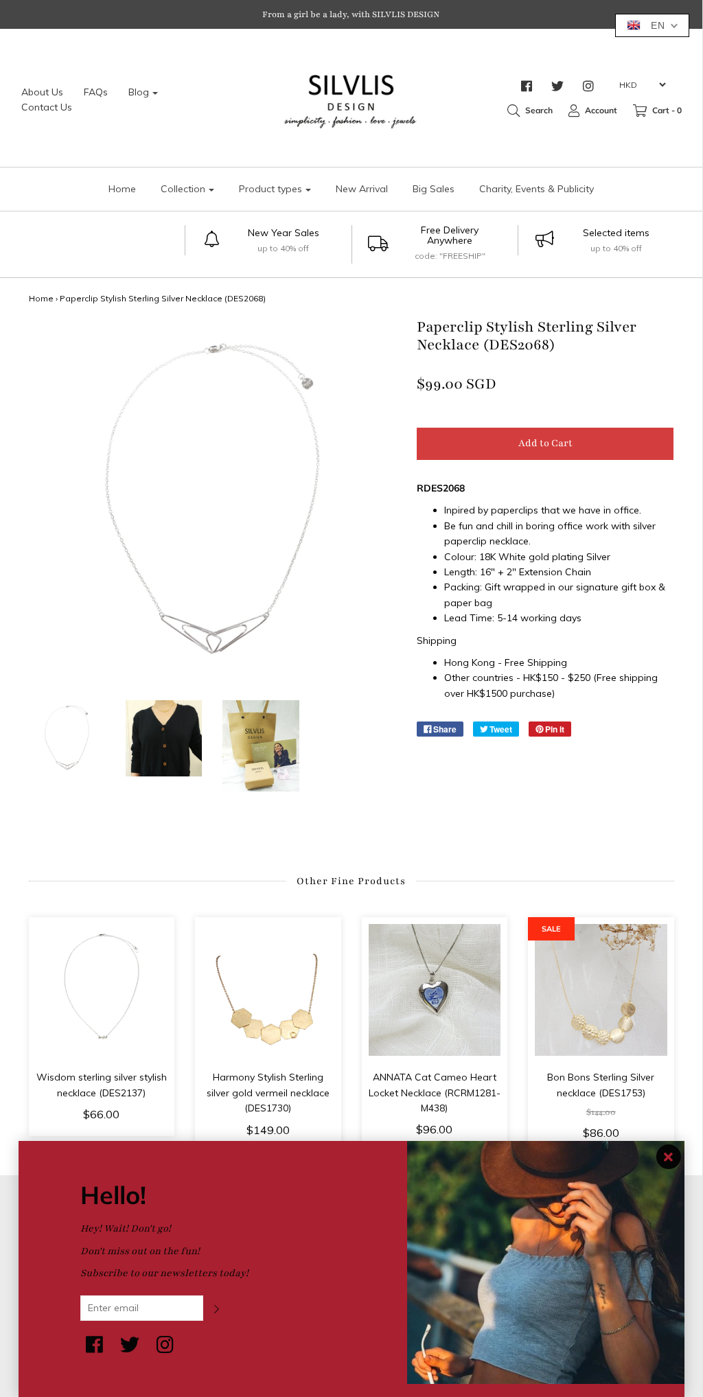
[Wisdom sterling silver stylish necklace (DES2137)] (102, 990)
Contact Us (46, 107)
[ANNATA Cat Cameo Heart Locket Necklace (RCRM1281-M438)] (435, 990)
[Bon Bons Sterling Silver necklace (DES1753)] (601, 990)
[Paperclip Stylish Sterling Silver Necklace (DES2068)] (67, 738)
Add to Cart (545, 443)
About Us (42, 92)
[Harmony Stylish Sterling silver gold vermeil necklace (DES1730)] (268, 990)
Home (122, 189)
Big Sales (433, 189)
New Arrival (362, 189)
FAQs (96, 92)
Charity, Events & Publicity (536, 189)
